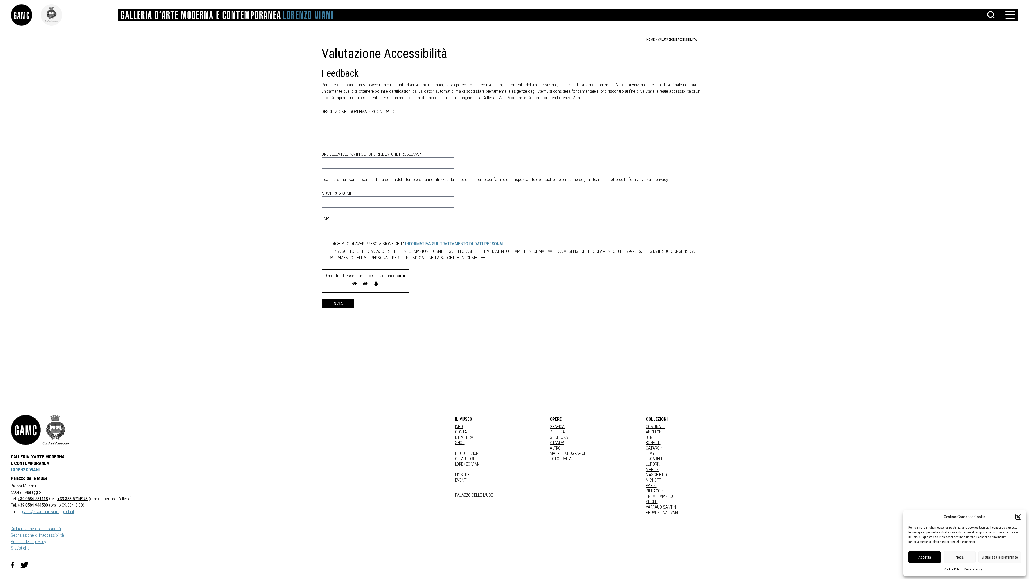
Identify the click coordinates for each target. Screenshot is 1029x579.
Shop (460, 442)
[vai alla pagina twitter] (26, 565)
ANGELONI (654, 432)
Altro (555, 448)
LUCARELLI (655, 458)
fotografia (561, 458)
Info (459, 426)
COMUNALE (655, 426)
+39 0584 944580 (33, 505)
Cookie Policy (953, 569)
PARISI (651, 485)
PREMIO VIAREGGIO (662, 496)
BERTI (650, 437)
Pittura (557, 432)
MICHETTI (654, 480)
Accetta (924, 557)
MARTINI (652, 469)
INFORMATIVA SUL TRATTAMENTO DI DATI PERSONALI (455, 243)
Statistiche (20, 548)
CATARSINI (654, 448)
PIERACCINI (655, 490)
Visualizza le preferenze (999, 557)
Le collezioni (467, 453)
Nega (960, 557)
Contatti (463, 432)
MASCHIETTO (657, 474)
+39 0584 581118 (33, 498)
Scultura (559, 437)
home (650, 40)
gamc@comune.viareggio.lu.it (48, 511)
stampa (557, 442)
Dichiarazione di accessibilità (36, 528)
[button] (1018, 516)
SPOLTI (652, 501)
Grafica (557, 426)
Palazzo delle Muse (474, 495)
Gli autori (464, 458)
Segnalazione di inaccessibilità (37, 535)
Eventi (461, 480)
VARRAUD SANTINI (661, 507)
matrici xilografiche (569, 453)
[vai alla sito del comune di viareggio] (56, 430)
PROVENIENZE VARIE (663, 512)
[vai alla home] (26, 430)
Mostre (462, 474)
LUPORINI (653, 464)
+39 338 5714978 (72, 498)
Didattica (464, 437)
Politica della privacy (28, 541)
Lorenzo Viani (467, 464)
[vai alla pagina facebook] (15, 565)
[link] (26, 15)
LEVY (650, 453)
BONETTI (653, 442)
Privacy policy (973, 569)
